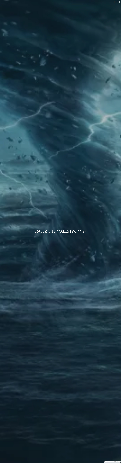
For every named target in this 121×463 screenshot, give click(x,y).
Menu (117, 2)
